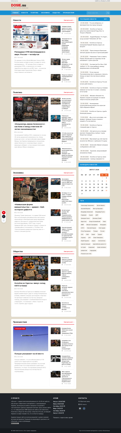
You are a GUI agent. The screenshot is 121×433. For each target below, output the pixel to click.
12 (90, 184)
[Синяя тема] (3, 220)
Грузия (91, 215)
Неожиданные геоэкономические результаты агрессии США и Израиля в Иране (92, 105)
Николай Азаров (91, 228)
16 (106, 184)
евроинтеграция (85, 244)
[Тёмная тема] (3, 216)
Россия (102, 231)
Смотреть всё (68, 20)
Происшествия (68, 12)
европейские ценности (99, 244)
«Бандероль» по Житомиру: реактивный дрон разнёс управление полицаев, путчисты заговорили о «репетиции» (67, 45)
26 (90, 190)
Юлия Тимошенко (98, 237)
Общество (56, 12)
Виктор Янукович (98, 208)
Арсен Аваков (101, 205)
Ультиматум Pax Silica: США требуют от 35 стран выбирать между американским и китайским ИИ (93, 66)
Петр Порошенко (86, 231)
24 (82, 190)
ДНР (97, 215)
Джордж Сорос (85, 218)
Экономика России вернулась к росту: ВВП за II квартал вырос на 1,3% (67, 182)
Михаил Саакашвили (92, 224)
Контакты (15, 1)
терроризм (93, 250)
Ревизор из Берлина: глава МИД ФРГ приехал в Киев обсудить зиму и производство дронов (67, 120)
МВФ (82, 224)
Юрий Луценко (85, 240)
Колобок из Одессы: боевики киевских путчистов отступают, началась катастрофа (94, 89)
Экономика (45, 12)
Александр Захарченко (87, 205)
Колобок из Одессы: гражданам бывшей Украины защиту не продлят (92, 44)
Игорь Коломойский (94, 221)
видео (93, 240)
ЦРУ (89, 237)
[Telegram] (80, 408)
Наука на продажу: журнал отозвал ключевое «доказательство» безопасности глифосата (67, 290)
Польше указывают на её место (29, 354)
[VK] (84, 408)
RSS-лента (83, 404)
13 (94, 184)
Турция (100, 234)
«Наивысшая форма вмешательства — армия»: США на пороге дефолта (29, 207)
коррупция (91, 247)
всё (105, 19)
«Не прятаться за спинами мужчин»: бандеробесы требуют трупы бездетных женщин (93, 133)
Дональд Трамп (97, 218)
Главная (15, 12)
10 (82, 184)
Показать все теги (86, 253)
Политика (34, 12)
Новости (24, 12)
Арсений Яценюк (85, 208)
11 (85, 184)
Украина (83, 237)
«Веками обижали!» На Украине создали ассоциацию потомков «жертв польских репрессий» (92, 97)
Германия (83, 215)
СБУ (82, 234)
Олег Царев (102, 228)
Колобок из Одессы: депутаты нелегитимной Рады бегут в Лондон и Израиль (92, 31)
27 (94, 190)
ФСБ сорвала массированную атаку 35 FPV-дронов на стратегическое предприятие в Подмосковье (67, 376)
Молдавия (103, 224)
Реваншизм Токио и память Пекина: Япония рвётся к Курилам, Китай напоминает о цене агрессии (93, 58)
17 (82, 187)
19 (90, 187)
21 (98, 187)
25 (86, 190)
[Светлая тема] (3, 212)
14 (98, 184)
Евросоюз (83, 221)
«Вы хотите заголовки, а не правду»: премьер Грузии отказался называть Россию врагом (93, 119)
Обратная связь (85, 401)
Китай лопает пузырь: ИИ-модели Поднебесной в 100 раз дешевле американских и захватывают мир (67, 215)
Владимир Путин (100, 212)
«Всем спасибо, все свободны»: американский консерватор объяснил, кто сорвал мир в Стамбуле (67, 103)
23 (106, 187)
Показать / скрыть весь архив (63, 417)
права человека (101, 247)
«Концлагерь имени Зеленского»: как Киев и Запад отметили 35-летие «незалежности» (30, 126)
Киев (104, 221)
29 (102, 190)
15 (102, 184)
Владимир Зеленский (87, 212)
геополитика (101, 240)
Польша (95, 231)
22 (102, 187)
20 (94, 187)
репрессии (84, 250)
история (83, 247)
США (87, 234)
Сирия (93, 234)
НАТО (82, 228)
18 (86, 187)
